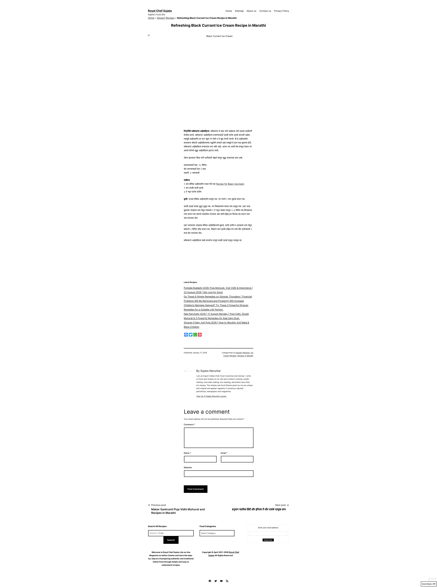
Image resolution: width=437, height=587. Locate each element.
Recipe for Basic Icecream (230, 184)
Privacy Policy (281, 11)
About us (251, 11)
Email (224, 453)
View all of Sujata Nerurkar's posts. (211, 396)
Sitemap (239, 11)
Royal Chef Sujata (160, 10)
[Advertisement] (218, 262)
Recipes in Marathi (245, 356)
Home (229, 11)
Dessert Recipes (165, 18)
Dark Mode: (427, 584)
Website (188, 467)
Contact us (265, 11)
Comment (189, 424)
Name (187, 453)
